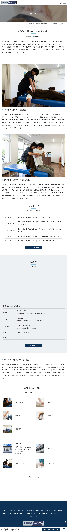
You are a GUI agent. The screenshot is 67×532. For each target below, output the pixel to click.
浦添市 (30, 477)
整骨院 (36, 477)
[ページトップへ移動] (64, 529)
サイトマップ (33, 517)
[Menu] (64, 2)
